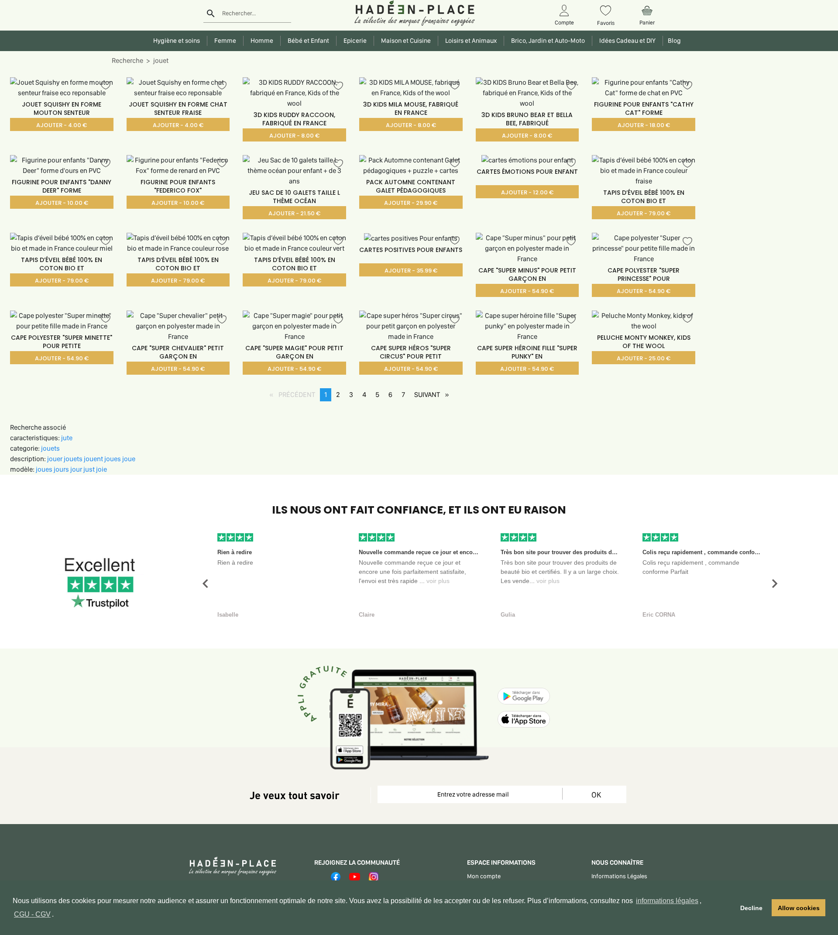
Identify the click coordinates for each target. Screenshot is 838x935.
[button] (205, 584)
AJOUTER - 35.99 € (411, 270)
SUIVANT (433, 394)
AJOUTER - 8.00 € (294, 135)
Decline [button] (751, 907)
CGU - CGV (32, 914)
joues (113, 459)
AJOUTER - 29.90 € (410, 203)
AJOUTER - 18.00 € (644, 125)
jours (62, 469)
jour (76, 469)
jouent (94, 459)
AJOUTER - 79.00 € (643, 213)
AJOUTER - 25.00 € (643, 358)
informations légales (667, 900)
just (89, 469)
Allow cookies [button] (799, 907)
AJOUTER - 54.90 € (527, 291)
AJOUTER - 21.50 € (294, 213)
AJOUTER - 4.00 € (61, 125)
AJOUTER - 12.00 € (527, 192)
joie (101, 469)
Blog (673, 41)
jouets (50, 448)
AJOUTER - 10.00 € (61, 203)
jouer (55, 459)
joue (128, 459)
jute (66, 438)
